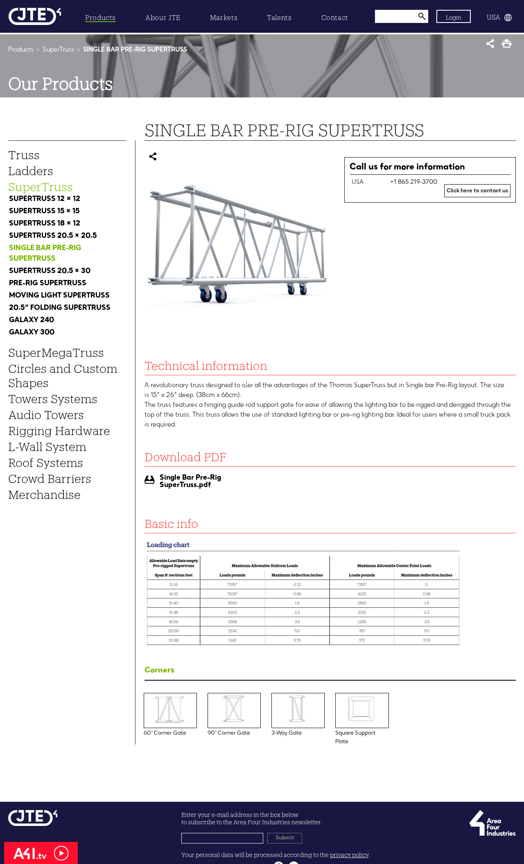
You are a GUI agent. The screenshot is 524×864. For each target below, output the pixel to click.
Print (508, 46)
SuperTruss (58, 50)
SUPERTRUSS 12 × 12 (44, 199)
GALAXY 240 (31, 320)
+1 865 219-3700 (413, 182)
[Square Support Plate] (361, 699)
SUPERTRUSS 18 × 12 (44, 223)
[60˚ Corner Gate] (170, 699)
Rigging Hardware (59, 428)
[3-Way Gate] (298, 699)
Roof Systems (45, 460)
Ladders (30, 169)
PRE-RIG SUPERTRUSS (47, 283)
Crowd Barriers (49, 476)
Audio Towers (46, 412)
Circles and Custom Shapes (62, 373)
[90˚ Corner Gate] (234, 699)
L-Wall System (47, 444)
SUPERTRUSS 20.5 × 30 (49, 271)
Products (21, 50)
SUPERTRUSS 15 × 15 (44, 211)
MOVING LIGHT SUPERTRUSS (59, 295)
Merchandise (44, 492)
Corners (159, 670)
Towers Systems (52, 397)
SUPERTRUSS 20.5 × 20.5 (53, 235)
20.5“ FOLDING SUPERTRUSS (60, 307)
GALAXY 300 (31, 332)
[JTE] (34, 16)
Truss (24, 153)
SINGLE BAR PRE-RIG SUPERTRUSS (45, 253)
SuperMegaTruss (56, 350)
